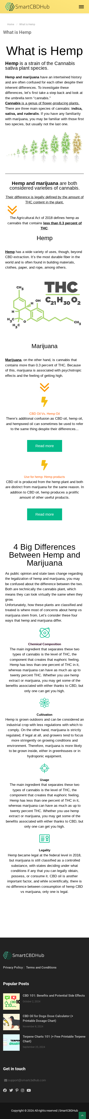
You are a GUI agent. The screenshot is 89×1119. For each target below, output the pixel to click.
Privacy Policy (13, 967)
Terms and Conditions (41, 967)
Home (10, 24)
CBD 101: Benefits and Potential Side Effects (54, 995)
